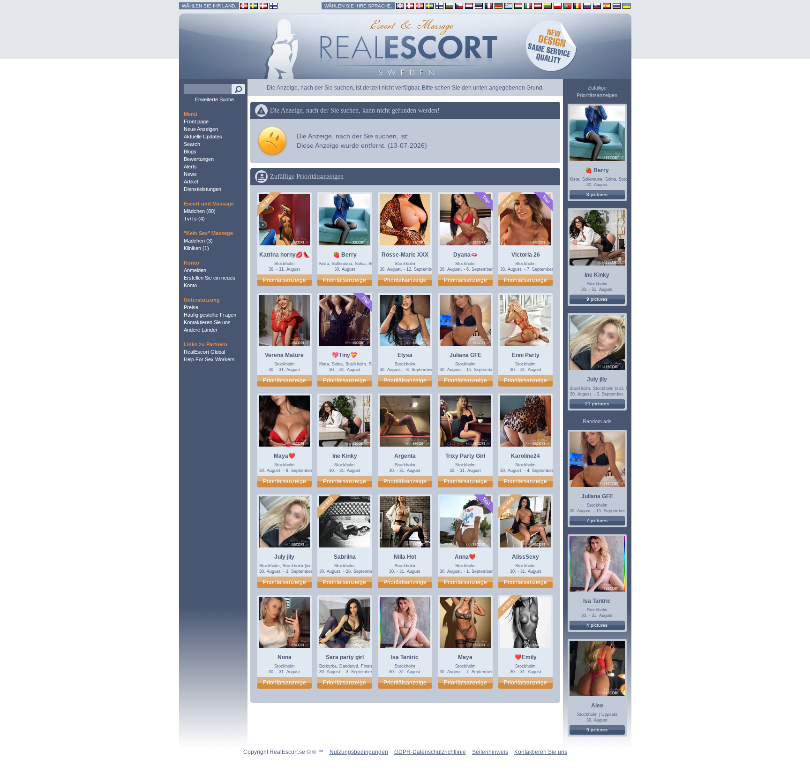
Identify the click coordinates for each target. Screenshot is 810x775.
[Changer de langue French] (489, 5)
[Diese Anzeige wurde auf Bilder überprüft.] (266, 201)
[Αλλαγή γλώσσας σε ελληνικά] (508, 5)
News (190, 174)
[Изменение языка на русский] (587, 5)
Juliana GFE (465, 355)
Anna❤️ (465, 557)
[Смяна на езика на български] (449, 5)
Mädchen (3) (198, 240)
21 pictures (597, 403)
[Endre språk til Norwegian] (420, 5)
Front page (196, 121)
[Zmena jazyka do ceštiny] (459, 5)
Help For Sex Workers (209, 359)
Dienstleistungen (202, 189)
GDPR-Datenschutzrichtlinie (430, 752)
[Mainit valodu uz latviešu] (538, 5)
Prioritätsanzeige (284, 280)
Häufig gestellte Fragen (210, 315)
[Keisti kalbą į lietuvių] (548, 5)
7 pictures (597, 520)
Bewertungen (199, 159)
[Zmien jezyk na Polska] (558, 5)
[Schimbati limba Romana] (577, 5)
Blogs (190, 151)
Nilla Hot (405, 557)
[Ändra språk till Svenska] (430, 5)
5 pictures (597, 729)
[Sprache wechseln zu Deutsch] (498, 5)
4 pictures (597, 625)
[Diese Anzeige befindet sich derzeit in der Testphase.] (486, 199)
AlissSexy (525, 557)
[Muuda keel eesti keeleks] (479, 5)
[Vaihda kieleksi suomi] (439, 5)
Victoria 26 (525, 254)
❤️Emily (526, 657)
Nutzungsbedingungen (359, 752)
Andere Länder (201, 330)
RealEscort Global (204, 352)
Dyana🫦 (465, 254)
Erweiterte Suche (214, 99)
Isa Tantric (405, 657)
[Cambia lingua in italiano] (528, 5)
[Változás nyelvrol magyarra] (518, 5)
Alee (597, 705)
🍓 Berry (345, 254)
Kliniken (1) (196, 248)
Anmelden (195, 270)
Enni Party (526, 355)
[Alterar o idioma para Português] (567, 5)
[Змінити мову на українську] (626, 5)
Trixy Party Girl (465, 456)
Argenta (405, 456)
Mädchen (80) (200, 211)
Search (192, 144)
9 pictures (597, 299)
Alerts (190, 166)
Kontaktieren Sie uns (207, 322)
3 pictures (597, 194)
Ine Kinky (344, 456)
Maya (465, 657)
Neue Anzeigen (201, 129)
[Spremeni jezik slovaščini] (597, 5)
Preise (191, 307)
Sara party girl (345, 657)
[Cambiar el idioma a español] (607, 5)
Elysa (405, 355)
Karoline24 (525, 456)
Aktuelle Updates (203, 136)
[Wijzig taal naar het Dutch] (469, 5)
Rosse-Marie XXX (405, 254)
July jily (284, 557)
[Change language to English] (400, 5)
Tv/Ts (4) (194, 218)
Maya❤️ (284, 456)
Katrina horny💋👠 (284, 254)
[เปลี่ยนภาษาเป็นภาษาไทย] (617, 5)
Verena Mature (284, 355)
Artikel (191, 181)
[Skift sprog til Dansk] (410, 5)
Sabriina (345, 557)
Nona (285, 657)
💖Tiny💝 (344, 355)
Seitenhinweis (490, 752)
